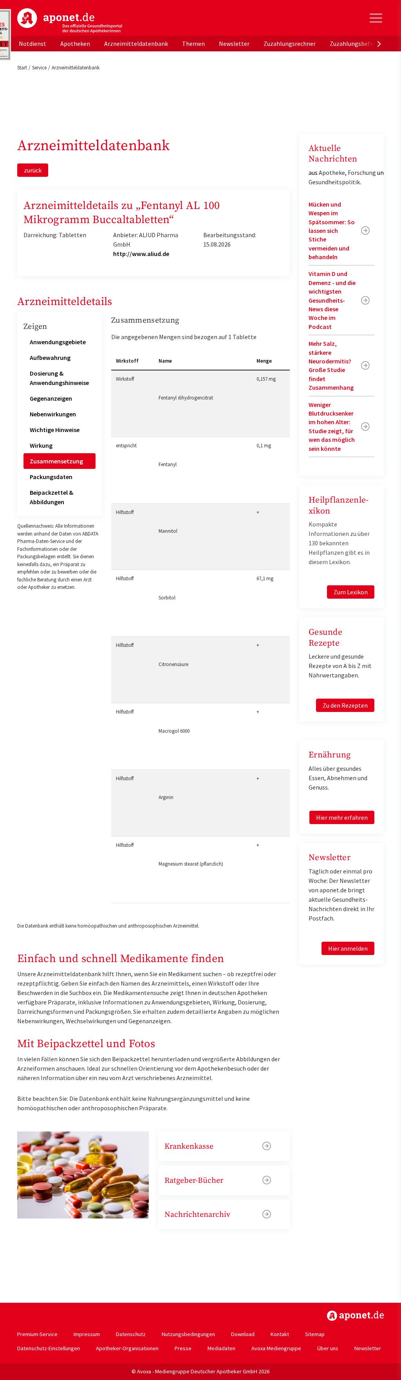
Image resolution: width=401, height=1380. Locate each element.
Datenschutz (131, 1334)
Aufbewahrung (50, 357)
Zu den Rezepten (345, 705)
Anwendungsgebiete (58, 342)
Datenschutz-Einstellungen (48, 1348)
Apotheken (75, 43)
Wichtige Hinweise (54, 430)
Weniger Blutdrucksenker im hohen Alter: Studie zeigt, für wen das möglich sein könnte (332, 426)
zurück (33, 170)
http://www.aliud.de (141, 254)
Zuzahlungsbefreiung (358, 43)
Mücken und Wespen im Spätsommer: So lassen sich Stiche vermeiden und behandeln (332, 230)
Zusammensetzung (56, 461)
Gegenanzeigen (51, 398)
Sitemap (315, 1334)
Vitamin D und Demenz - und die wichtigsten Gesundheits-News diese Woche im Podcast (332, 300)
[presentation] (379, 43)
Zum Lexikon (351, 592)
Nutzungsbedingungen (188, 1334)
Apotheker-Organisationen (127, 1348)
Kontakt (280, 1334)
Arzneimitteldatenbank (136, 43)
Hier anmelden (348, 948)
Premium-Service (37, 1334)
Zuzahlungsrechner (290, 43)
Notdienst (32, 43)
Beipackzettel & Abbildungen (51, 497)
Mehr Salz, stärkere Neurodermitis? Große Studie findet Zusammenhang (331, 365)
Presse (183, 1348)
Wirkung (41, 445)
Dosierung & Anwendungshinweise (59, 378)
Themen (193, 43)
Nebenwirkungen (53, 414)
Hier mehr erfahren (342, 817)
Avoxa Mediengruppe (276, 1348)
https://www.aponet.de (355, 1316)
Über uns (327, 1348)
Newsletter (234, 43)
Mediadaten (221, 1348)
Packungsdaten (51, 477)
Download (243, 1334)
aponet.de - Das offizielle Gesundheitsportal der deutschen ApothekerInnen (69, 20)
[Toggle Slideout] (376, 18)
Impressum (87, 1334)
